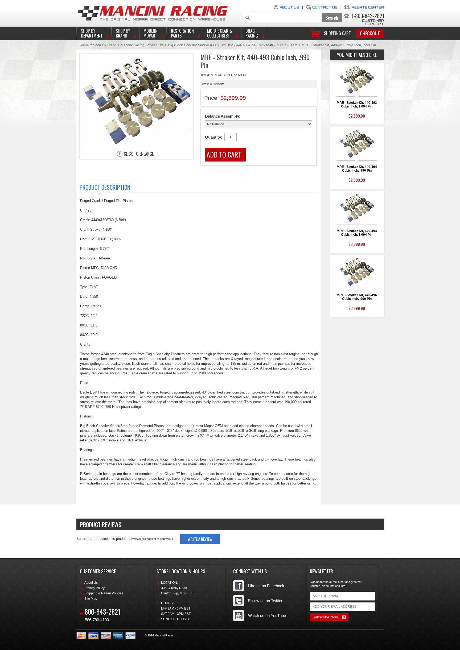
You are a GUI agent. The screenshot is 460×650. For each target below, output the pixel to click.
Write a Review (213, 84)
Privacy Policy (94, 588)
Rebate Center (368, 7)
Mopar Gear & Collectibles (219, 33)
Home (84, 45)
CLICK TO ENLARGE (139, 154)
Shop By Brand (104, 45)
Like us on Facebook (266, 585)
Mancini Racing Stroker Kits (142, 45)
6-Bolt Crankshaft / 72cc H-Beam (271, 45)
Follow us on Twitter (265, 600)
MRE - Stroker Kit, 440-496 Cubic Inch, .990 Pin (357, 297)
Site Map (90, 599)
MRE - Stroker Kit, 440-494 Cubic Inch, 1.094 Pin (357, 233)
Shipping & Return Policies (103, 593)
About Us (289, 7)
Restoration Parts (182, 33)
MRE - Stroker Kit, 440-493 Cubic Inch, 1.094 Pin (357, 104)
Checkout (370, 33)
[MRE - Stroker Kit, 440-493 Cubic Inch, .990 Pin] (136, 146)
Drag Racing (251, 33)
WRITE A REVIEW (200, 539)
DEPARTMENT (91, 33)
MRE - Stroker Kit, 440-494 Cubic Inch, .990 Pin (357, 168)
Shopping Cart (337, 33)
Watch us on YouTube (267, 615)
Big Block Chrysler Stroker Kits (192, 45)
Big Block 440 (231, 45)
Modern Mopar (150, 33)
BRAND (123, 33)
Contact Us (325, 7)
